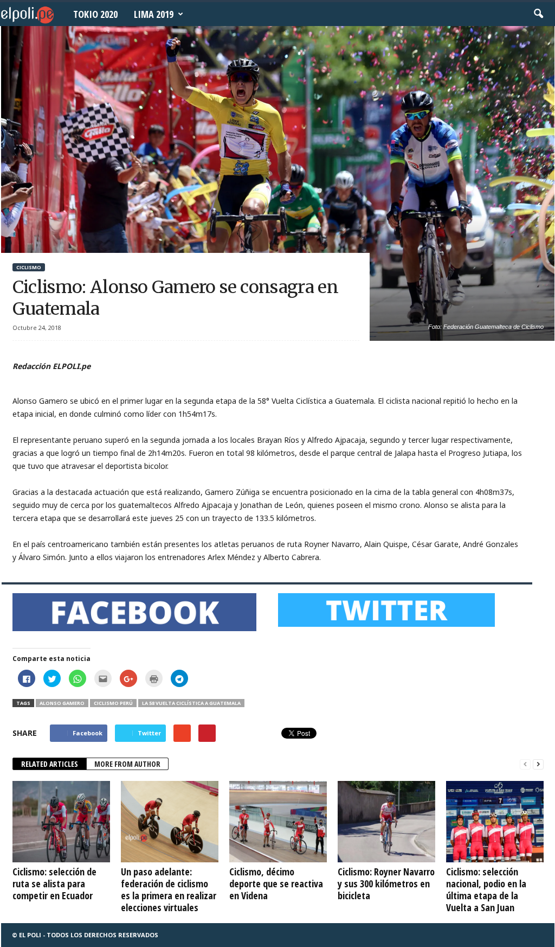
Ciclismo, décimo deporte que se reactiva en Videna (276, 883)
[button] (538, 14)
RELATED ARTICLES (49, 764)
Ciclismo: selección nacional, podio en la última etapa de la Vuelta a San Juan (486, 889)
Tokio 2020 (95, 14)
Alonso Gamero (62, 703)
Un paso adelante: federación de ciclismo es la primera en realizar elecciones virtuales (168, 889)
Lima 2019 (153, 14)
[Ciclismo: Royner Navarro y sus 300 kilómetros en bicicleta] (386, 821)
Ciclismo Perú (113, 703)
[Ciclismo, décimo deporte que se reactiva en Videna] (278, 821)
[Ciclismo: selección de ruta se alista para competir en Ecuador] (61, 821)
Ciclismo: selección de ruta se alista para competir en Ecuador (54, 883)
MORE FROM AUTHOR (127, 764)
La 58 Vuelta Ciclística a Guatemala (191, 703)
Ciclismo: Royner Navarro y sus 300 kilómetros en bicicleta (386, 883)
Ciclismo (28, 267)
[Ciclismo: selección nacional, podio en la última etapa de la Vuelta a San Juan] (495, 821)
